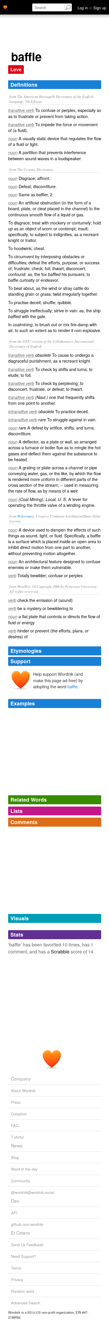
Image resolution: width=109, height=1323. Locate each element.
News (16, 1145)
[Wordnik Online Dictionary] (5, 6)
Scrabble (60, 951)
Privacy (17, 1279)
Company (21, 1078)
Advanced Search (25, 1303)
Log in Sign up (92, 7)
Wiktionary (25, 515)
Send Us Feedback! (27, 1244)
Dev (15, 1200)
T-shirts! (17, 1137)
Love (16, 69)
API (14, 1212)
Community (20, 1180)
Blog (15, 1157)
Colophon (19, 1114)
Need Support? (23, 1256)
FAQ (15, 1125)
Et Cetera (20, 1232)
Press (15, 1102)
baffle (72, 686)
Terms (16, 1268)
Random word (22, 1291)
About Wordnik (23, 1090)
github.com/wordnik (27, 1224)
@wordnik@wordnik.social (32, 1192)
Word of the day (24, 1169)
